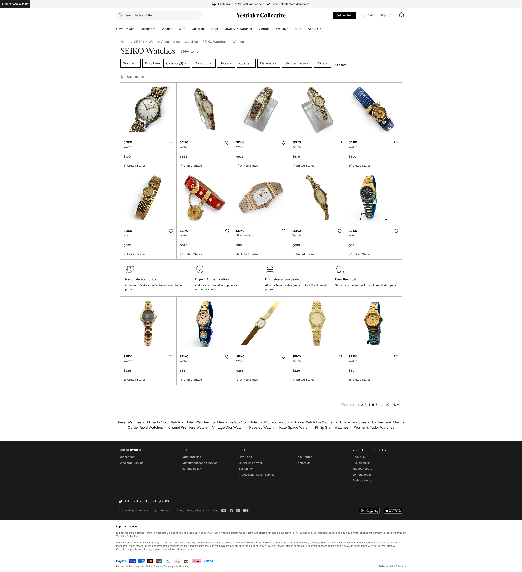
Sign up (386, 15)
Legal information (162, 510)
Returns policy (191, 469)
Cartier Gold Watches (145, 427)
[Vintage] (272, 28)
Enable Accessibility (15, 4)
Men (182, 29)
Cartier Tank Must (386, 422)
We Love (282, 29)
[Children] (207, 28)
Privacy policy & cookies (202, 510)
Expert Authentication (212, 279)
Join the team (362, 475)
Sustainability (362, 463)
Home (124, 41)
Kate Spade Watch (294, 427)
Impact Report (362, 469)
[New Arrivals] (137, 28)
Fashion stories (363, 480)
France (120, 566)
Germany (168, 566)
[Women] (175, 28)
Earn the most (345, 279)
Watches (191, 41)
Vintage (263, 29)
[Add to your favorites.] (170, 142)
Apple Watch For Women (314, 422)
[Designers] (158, 28)
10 (387, 404)
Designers (148, 29)
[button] (401, 15)
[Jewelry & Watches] (255, 28)
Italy (187, 566)
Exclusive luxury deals (282, 279)
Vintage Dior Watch (228, 427)
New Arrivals (125, 29)
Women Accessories (164, 41)
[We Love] (291, 28)
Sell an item (344, 15)
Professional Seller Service (256, 475)
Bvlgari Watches (353, 422)
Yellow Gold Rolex (244, 422)
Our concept (127, 457)
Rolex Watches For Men (205, 422)
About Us (314, 29)
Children (198, 29)
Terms (180, 510)
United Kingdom (135, 566)
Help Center (304, 457)
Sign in (367, 15)
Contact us (303, 463)
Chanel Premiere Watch (187, 427)
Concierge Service (131, 463)
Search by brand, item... (141, 15)
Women (167, 29)
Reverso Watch (261, 427)
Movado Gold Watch (163, 422)
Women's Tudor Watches (374, 427)
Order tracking (191, 457)
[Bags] (221, 28)
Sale (298, 29)
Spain (179, 566)
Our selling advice (251, 463)
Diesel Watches (129, 422)
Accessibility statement (133, 510)
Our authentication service (199, 463)
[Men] (188, 28)
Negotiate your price (140, 279)
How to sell (246, 457)
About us (359, 457)
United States (153, 566)
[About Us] (324, 28)
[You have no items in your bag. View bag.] (401, 15)
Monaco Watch (276, 422)
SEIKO (139, 41)
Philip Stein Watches (331, 427)
